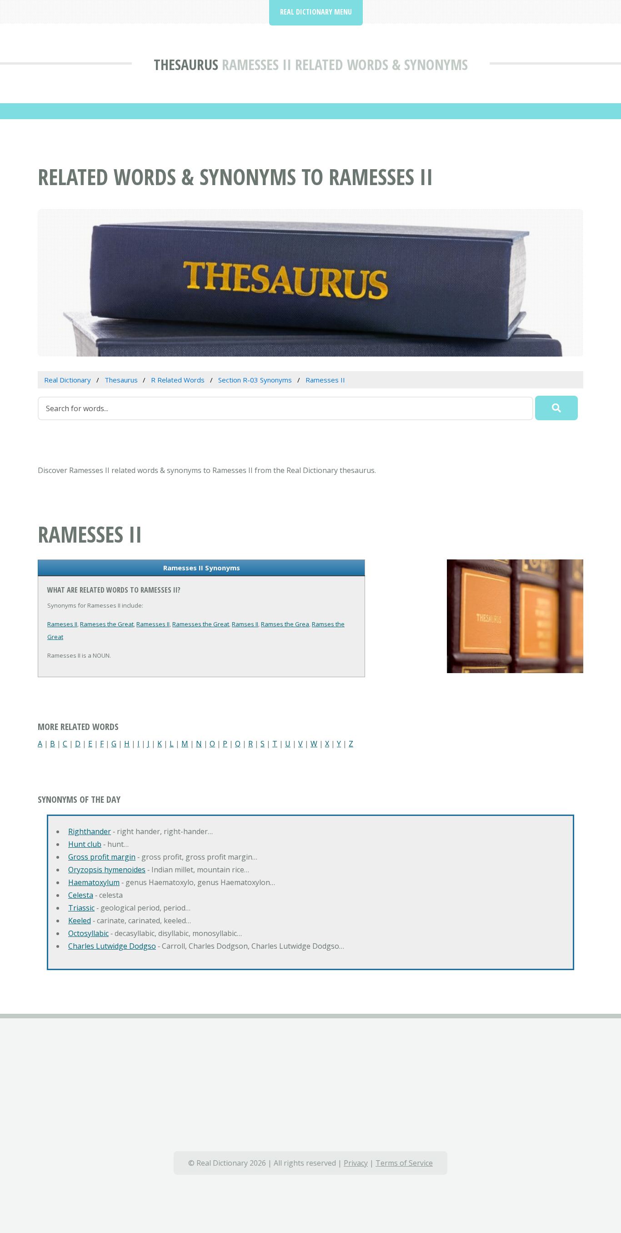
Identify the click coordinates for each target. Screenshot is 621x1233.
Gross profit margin (101, 857)
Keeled (79, 921)
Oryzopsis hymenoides (106, 870)
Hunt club (84, 844)
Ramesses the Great (200, 624)
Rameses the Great (107, 624)
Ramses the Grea (285, 624)
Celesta (80, 895)
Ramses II (245, 624)
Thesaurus (186, 64)
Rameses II (62, 624)
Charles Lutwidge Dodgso (112, 946)
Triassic (81, 908)
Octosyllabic (88, 933)
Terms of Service (404, 1163)
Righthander (89, 831)
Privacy (356, 1163)
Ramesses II (153, 624)
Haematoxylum (94, 882)
